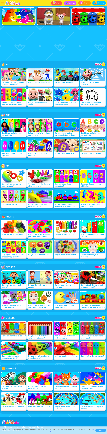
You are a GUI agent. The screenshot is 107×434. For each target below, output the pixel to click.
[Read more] (13, 77)
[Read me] (13, 4)
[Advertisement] (53, 44)
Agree (101, 430)
